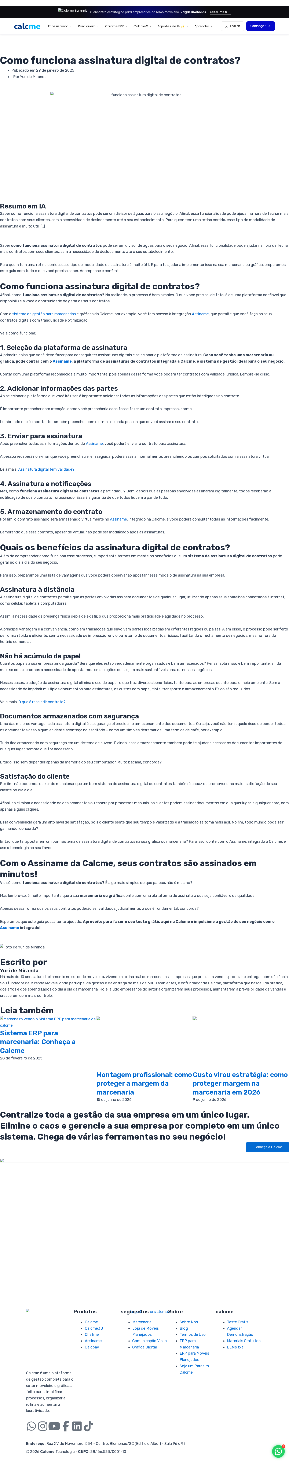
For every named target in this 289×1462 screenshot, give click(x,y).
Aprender (201, 26)
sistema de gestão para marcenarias (44, 314)
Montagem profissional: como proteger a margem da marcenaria (144, 1083)
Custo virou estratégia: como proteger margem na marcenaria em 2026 (240, 1083)
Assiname (200, 314)
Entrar (235, 26)
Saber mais (218, 12)
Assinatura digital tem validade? (46, 469)
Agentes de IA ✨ (171, 26)
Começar (258, 26)
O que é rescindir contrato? (42, 702)
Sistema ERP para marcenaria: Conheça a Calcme (38, 1042)
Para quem (86, 26)
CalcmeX (140, 26)
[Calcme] (27, 26)
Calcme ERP (114, 26)
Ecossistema (58, 26)
